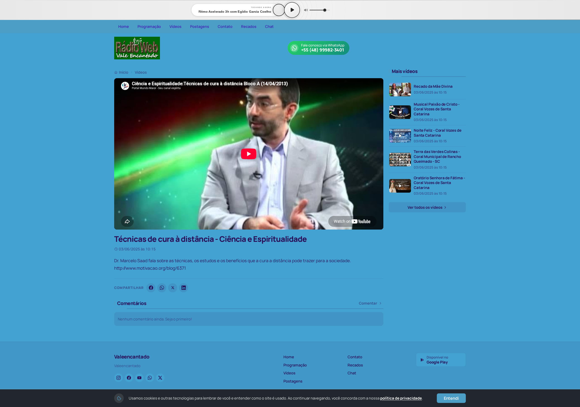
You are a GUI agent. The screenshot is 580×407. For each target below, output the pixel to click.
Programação (149, 26)
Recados (248, 26)
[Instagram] (118, 377)
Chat (269, 26)
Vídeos (175, 26)
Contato (225, 26)
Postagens (199, 26)
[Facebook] (150, 287)
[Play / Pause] (292, 10)
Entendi (451, 398)
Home (123, 26)
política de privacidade (401, 398)
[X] (172, 287)
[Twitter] (160, 377)
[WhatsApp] (161, 287)
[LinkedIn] (183, 287)
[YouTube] (139, 377)
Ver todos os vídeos (425, 207)
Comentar (368, 303)
